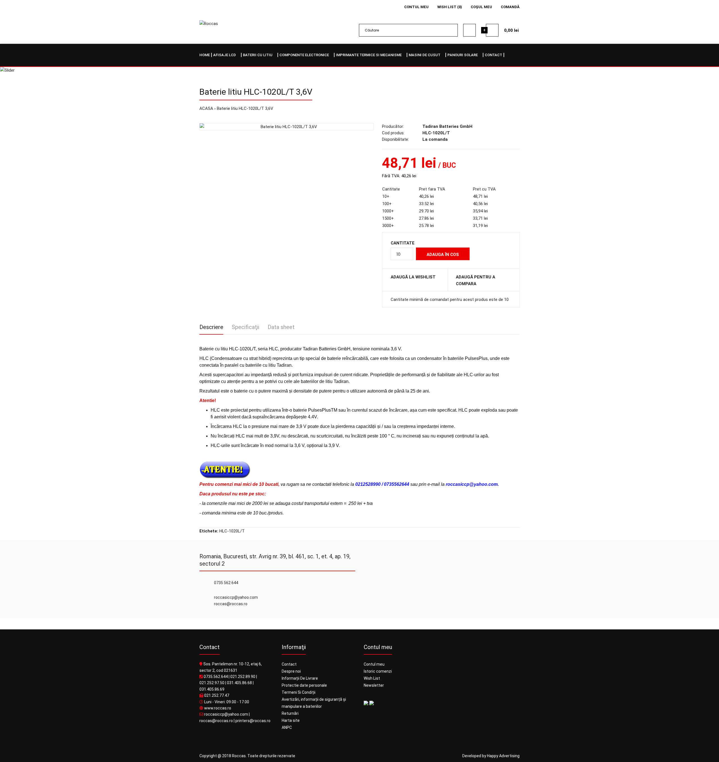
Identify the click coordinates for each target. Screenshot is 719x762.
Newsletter (374, 685)
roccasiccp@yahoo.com (226, 714)
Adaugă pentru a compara (475, 280)
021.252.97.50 (211, 683)
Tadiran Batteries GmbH (447, 126)
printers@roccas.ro (252, 720)
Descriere (211, 327)
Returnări (290, 713)
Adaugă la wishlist (413, 277)
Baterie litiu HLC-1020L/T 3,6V (245, 108)
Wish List (372, 678)
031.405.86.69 (211, 689)
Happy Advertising (503, 756)
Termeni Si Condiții (298, 692)
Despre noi (291, 671)
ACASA (206, 108)
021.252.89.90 (242, 676)
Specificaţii (245, 327)
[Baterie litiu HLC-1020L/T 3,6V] (286, 126)
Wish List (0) (449, 7)
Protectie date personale (304, 685)
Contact (289, 664)
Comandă (510, 7)
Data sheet (281, 327)
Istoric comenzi (378, 671)
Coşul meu (481, 7)
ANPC (287, 727)
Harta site (291, 720)
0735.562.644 (216, 676)
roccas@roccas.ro (216, 720)
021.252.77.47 (216, 695)
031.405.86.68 (239, 683)
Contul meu (416, 7)
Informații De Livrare (300, 678)
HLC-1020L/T (232, 531)
